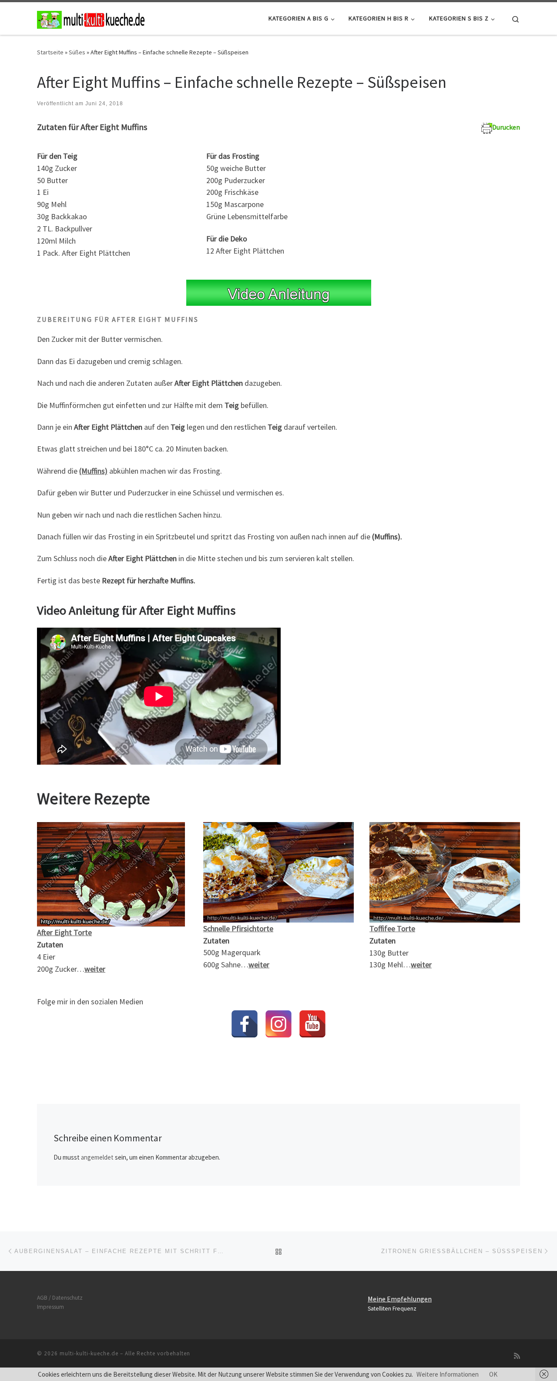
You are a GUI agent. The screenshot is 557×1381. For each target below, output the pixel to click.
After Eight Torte (64, 932)
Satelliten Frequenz (392, 1308)
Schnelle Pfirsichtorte (238, 928)
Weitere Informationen (447, 1374)
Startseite (50, 52)
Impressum (50, 1307)
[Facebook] (244, 1024)
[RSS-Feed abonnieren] (517, 1356)
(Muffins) (93, 471)
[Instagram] (278, 1024)
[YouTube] (312, 1024)
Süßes (77, 52)
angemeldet (97, 1157)
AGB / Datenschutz (60, 1297)
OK (493, 1374)
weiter (94, 969)
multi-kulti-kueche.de (89, 1353)
